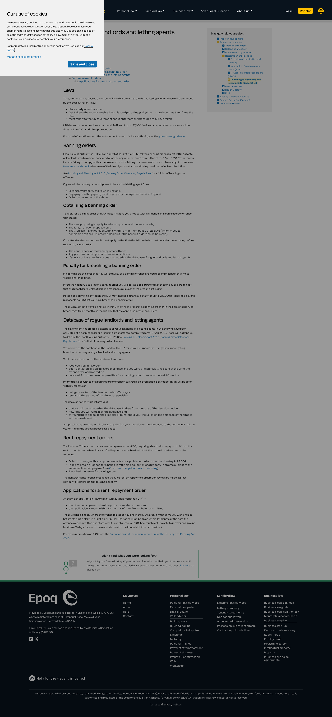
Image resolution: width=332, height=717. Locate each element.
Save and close (82, 64)
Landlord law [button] (153, 11)
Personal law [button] (125, 11)
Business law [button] (182, 11)
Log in (289, 11)
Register (305, 11)
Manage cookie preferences (24, 56)
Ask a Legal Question (215, 11)
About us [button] (243, 11)
